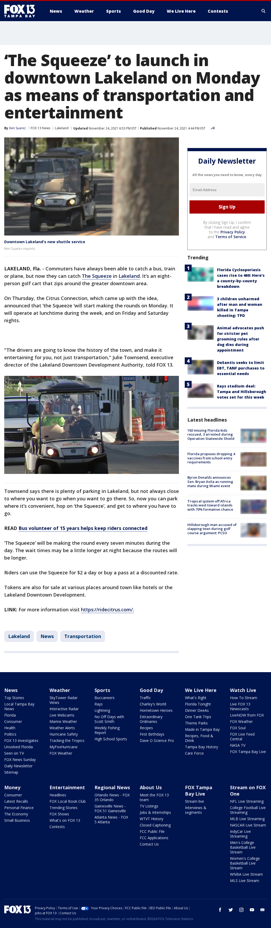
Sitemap (11, 772)
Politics (10, 734)
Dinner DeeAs (197, 710)
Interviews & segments (195, 810)
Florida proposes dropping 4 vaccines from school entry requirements (211, 457)
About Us (151, 787)
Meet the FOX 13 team (154, 797)
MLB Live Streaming (247, 818)
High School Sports (110, 738)
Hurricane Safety (63, 734)
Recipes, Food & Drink (199, 738)
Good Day (151, 690)
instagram (241, 910)
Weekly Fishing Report (107, 730)
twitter (231, 910)
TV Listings (149, 806)
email (262, 910)
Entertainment (67, 787)
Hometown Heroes (156, 710)
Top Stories (14, 697)
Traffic (145, 697)
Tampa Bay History (201, 746)
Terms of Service (230, 236)
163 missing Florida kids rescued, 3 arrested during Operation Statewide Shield (210, 434)
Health (9, 727)
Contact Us (149, 844)
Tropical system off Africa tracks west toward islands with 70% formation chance (210, 505)
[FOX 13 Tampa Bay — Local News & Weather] (21, 11)
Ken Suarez (17, 128)
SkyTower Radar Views (63, 700)
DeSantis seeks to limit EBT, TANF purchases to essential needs (240, 368)
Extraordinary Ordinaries (151, 719)
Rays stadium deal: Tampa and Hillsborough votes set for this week (241, 392)
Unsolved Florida (18, 746)
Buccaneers (104, 697)
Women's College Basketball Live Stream (245, 863)
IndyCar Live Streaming (240, 834)
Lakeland (62, 128)
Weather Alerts (62, 727)
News (47, 636)
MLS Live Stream (244, 880)
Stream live (194, 801)
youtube (252, 910)
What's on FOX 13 (64, 820)
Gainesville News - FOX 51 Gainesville (110, 808)
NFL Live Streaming (247, 801)
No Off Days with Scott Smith (109, 719)
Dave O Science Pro (157, 740)
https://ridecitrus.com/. (107, 609)
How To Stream (243, 697)
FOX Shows (59, 813)
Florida (10, 715)
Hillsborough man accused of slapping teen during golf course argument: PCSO (212, 528)
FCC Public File (152, 831)
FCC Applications (154, 837)
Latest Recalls (16, 801)
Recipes (146, 727)
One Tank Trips (198, 716)
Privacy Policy (232, 231)
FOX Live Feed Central (242, 736)
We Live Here (200, 690)
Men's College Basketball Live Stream (243, 847)
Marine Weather (63, 721)
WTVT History (151, 818)
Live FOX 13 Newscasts (240, 706)
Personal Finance (19, 807)
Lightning (102, 710)
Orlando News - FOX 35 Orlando (112, 797)
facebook (220, 910)
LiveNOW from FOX (247, 715)
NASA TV (237, 745)
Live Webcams (61, 715)
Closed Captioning (155, 825)
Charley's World (153, 704)
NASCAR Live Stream (248, 825)
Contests (57, 826)
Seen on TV (14, 753)
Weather (59, 690)
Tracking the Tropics (66, 740)
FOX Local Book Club (67, 801)
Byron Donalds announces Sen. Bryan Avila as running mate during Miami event (210, 481)
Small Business (17, 820)
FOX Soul (238, 727)
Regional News (112, 787)
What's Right (195, 697)
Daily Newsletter (18, 765)
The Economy (16, 813)
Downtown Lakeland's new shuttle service (44, 241)
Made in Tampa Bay (202, 729)
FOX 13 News (40, 128)
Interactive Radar (64, 708)
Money (12, 787)
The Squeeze (97, 276)
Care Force (194, 753)
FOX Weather (60, 753)
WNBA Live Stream (246, 874)
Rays (98, 704)
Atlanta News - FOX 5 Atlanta (111, 819)
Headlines (57, 794)
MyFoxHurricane (63, 746)
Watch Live (243, 690)
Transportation (82, 636)
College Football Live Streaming (248, 810)
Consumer (13, 721)
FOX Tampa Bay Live (248, 751)
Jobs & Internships (155, 812)
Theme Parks (196, 723)
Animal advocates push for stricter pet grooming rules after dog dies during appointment (240, 339)
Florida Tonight (198, 704)
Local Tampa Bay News (19, 706)
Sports (102, 690)
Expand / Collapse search (263, 11)
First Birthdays (152, 734)
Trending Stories (63, 807)
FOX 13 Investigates (21, 740)
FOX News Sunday (20, 759)
